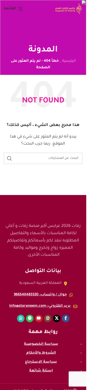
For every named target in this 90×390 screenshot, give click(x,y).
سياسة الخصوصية (41, 344)
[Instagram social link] (48, 318)
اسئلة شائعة (41, 371)
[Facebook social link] (66, 318)
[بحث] (9, 158)
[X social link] (56, 318)
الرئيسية (69, 61)
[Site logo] (68, 9)
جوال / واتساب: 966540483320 (40, 295)
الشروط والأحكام (41, 353)
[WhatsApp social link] (20, 318)
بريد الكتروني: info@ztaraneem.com (40, 306)
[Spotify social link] (30, 318)
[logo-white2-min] (43, 207)
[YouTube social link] (38, 318)
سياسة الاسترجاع (41, 362)
